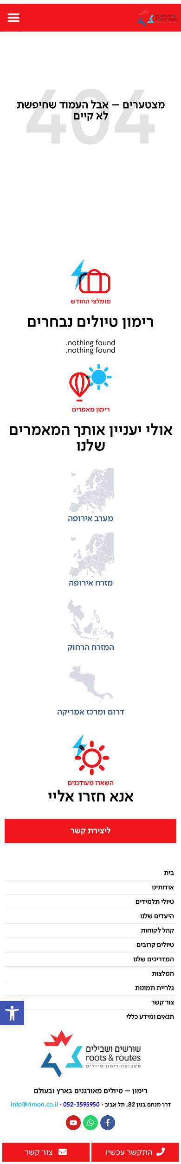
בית (169, 873)
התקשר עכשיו (129, 1152)
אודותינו (163, 887)
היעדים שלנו (157, 916)
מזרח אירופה (91, 583)
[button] (12, 1013)
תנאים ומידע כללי (150, 1017)
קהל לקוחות (157, 930)
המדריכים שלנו (153, 959)
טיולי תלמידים (155, 902)
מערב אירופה (90, 518)
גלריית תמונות (154, 988)
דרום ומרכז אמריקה (90, 712)
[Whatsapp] (90, 1122)
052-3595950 (81, 1105)
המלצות (163, 974)
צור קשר (162, 1002)
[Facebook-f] (107, 1122)
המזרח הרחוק (90, 647)
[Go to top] (169, 1131)
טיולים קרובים (155, 945)
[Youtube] (73, 1122)
